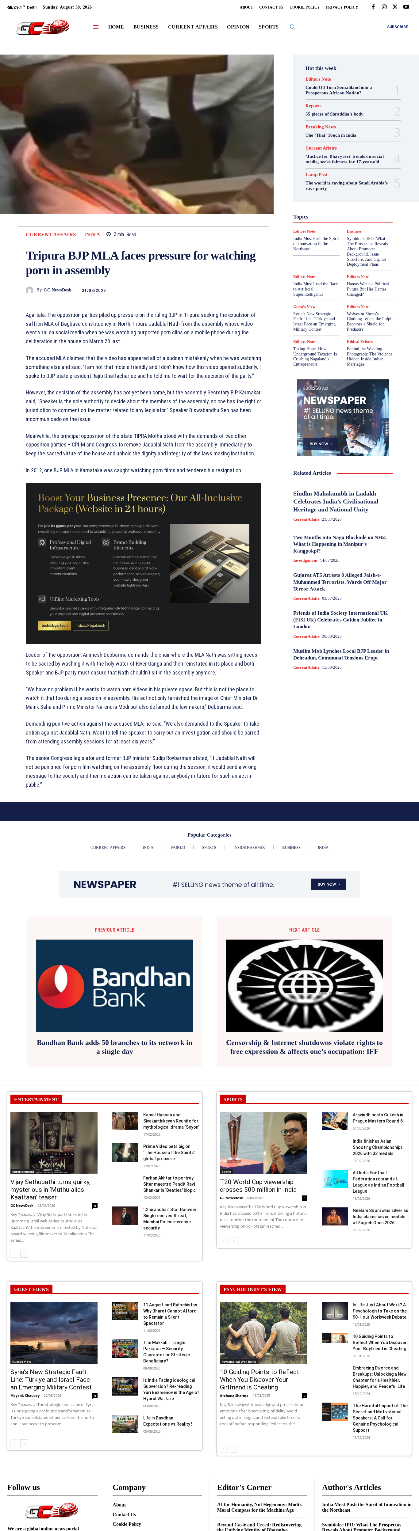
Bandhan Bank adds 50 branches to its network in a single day (114, 1047)
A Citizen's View (346, 160)
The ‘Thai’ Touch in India (331, 135)
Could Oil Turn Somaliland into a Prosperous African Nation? (339, 90)
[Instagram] (384, 7)
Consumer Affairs (325, 171)
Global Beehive (321, 193)
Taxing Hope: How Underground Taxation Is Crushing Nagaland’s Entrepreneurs (315, 357)
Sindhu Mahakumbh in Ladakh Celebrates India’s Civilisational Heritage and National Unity (336, 501)
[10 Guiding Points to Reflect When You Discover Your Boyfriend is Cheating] (335, 1342)
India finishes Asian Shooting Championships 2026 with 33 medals (378, 1147)
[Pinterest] (177, 290)
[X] (395, 7)
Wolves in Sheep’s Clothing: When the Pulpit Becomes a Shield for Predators (370, 322)
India (92, 234)
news (346, 221)
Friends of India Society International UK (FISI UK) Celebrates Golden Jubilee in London (340, 619)
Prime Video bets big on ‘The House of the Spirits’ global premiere (169, 1152)
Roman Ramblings (343, 232)
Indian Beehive (347, 210)
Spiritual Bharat (338, 243)
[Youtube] (406, 7)
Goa (345, 193)
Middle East (323, 221)
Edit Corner (315, 177)
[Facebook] (373, 7)
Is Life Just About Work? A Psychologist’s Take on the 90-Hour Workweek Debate (380, 1311)
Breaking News (321, 127)
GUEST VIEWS (31, 1289)
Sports (366, 243)
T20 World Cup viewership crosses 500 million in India (258, 1185)
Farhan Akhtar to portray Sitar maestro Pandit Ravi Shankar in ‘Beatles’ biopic (169, 1184)
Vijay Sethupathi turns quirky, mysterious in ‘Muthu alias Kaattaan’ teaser (50, 1189)
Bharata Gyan (324, 166)
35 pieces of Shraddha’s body (334, 114)
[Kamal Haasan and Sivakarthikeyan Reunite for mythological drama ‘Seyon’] (125, 1121)
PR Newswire (332, 226)
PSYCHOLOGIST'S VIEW (253, 1289)
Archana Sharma (234, 1395)
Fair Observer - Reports (349, 188)
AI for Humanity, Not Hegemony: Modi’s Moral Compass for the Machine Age (259, 1507)
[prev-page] (14, 1254)
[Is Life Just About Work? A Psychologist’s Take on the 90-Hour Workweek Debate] (335, 1311)
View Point (366, 254)
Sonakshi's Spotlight (343, 237)
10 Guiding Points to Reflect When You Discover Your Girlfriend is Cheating (259, 1379)
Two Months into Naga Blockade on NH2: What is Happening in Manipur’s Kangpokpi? (340, 544)
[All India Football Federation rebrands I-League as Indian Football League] (335, 1179)
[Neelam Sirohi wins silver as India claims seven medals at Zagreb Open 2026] (335, 1216)
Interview (325, 215)
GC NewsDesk (57, 290)
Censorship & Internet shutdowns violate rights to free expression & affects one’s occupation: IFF (304, 1047)
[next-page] (24, 1254)
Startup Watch (349, 248)
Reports (313, 106)
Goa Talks (334, 199)
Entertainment (346, 182)
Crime (353, 171)
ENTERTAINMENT (36, 1099)
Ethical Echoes (360, 342)
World (336, 259)
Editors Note (318, 79)
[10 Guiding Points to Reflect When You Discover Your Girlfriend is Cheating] (263, 1333)
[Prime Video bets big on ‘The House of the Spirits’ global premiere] (125, 1152)
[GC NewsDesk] (31, 290)
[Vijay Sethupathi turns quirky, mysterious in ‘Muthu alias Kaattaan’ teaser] (54, 1143)
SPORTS (233, 1099)
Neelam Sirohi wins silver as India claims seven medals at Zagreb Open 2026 (380, 1216)
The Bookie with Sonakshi (325, 254)
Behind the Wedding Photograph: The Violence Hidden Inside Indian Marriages (369, 357)
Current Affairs (51, 234)
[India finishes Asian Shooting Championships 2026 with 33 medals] (335, 1147)
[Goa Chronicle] (43, 27)
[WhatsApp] (191, 290)
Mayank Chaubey (25, 1395)
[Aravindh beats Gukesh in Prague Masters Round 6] (335, 1121)
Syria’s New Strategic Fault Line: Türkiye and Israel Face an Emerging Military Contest (314, 322)
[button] (292, 26)
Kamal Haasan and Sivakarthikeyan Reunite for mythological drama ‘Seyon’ (171, 1121)
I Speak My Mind (316, 204)
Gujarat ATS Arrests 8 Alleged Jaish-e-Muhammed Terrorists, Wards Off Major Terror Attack (340, 581)
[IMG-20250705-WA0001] (143, 563)
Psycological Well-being (239, 1361)
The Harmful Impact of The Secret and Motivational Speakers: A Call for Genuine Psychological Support (380, 1418)
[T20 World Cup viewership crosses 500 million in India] (263, 1143)
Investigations (353, 215)
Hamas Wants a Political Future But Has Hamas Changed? (368, 289)
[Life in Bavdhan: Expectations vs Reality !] (125, 1424)
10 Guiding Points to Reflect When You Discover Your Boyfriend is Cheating (380, 1342)
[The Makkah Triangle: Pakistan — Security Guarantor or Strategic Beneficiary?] (125, 1348)
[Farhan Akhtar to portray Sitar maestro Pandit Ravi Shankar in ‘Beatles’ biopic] (125, 1184)
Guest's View (362, 199)
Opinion (365, 221)
